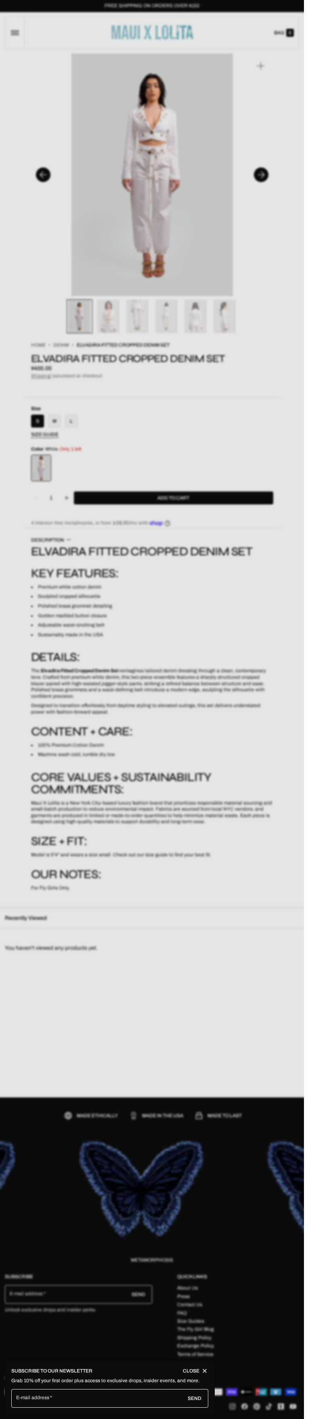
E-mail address (33, 1397)
